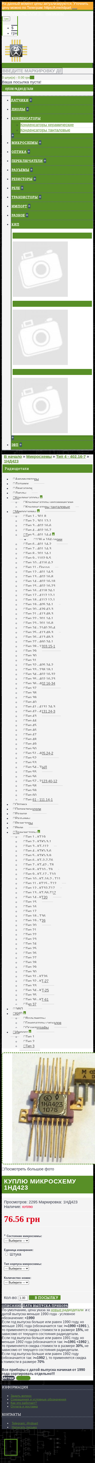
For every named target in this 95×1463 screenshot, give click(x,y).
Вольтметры (25, 235)
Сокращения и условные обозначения (38, 1399)
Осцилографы (27, 372)
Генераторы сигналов (34, 304)
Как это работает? (24, 1403)
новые (56, 1310)
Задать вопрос (21, 1395)
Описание (11, 1306)
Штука (15, 1254)
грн (14, 33)
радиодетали (73, 1310)
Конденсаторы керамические (47, 125)
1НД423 (23, 1378)
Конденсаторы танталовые (45, 130)
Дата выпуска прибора (45, 1306)
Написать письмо (24, 1427)
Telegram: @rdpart (25, 1423)
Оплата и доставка (24, 1406)
